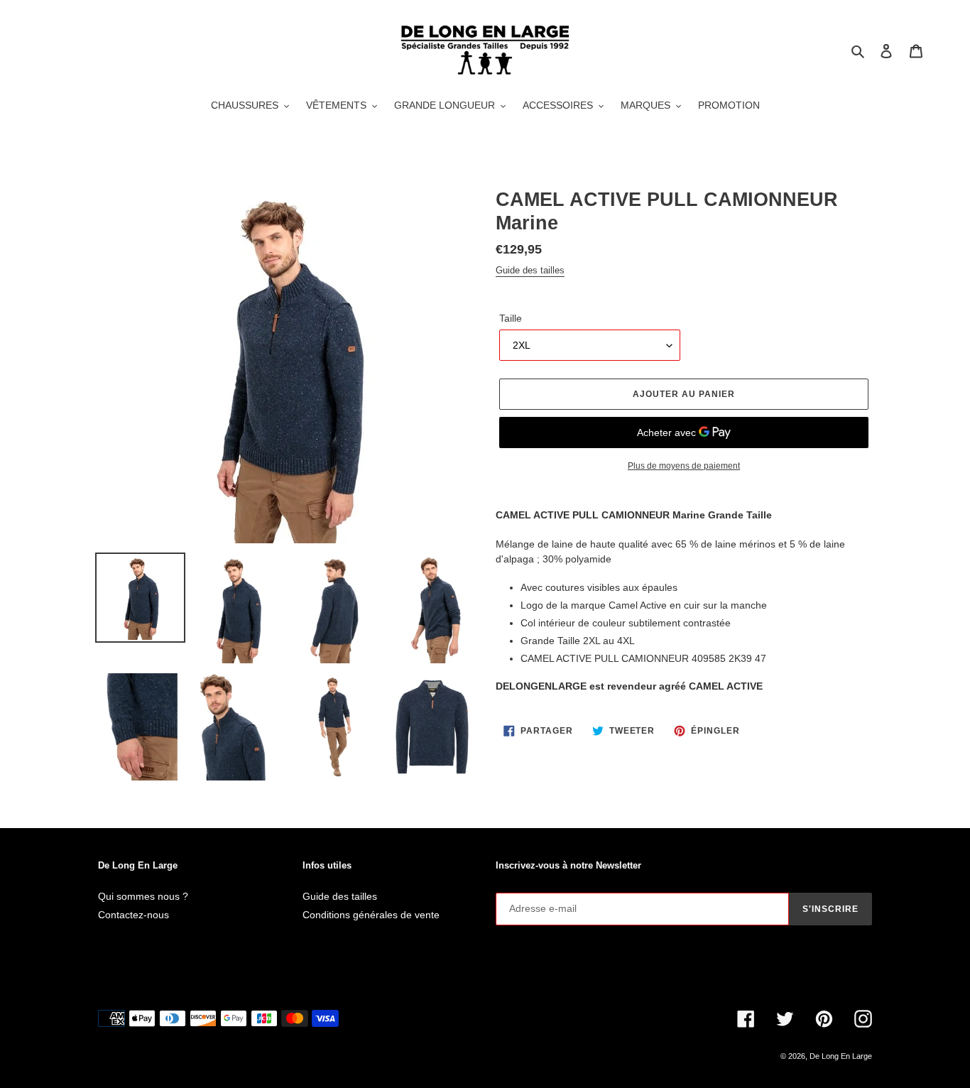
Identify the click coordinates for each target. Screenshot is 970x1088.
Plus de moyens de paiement (684, 466)
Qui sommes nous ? (143, 896)
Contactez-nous (133, 914)
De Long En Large (841, 1056)
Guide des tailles (530, 270)
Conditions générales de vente (371, 914)
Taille (510, 318)
